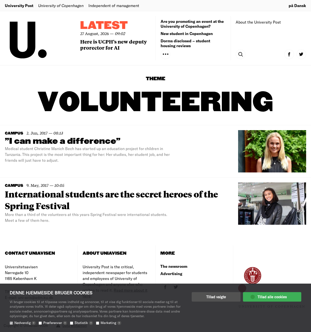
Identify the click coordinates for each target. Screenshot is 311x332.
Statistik (83, 323)
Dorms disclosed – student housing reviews (185, 43)
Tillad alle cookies (272, 297)
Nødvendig (24, 323)
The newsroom (173, 266)
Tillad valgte (216, 297)
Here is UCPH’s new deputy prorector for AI (113, 44)
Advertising (171, 273)
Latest (104, 26)
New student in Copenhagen (187, 33)
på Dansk (297, 5)
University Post (19, 5)
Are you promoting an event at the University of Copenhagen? (192, 23)
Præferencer (54, 323)
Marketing (110, 323)
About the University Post (258, 22)
